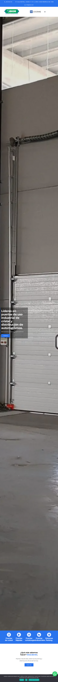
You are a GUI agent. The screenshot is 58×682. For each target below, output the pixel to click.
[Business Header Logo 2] (35, 8)
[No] (56, 678)
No (26, 679)
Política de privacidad (34, 679)
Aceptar (22, 679)
